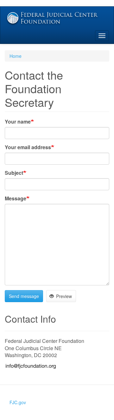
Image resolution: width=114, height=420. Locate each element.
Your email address (28, 147)
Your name (18, 121)
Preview (63, 296)
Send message (24, 296)
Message (15, 198)
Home (16, 56)
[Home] (57, 18)
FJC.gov (18, 402)
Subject (14, 172)
